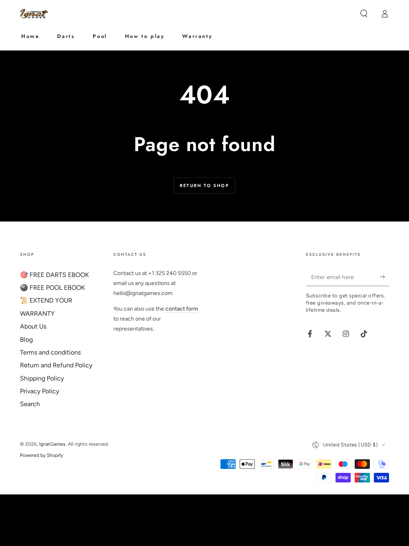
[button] (363, 13)
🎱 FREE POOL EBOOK (52, 287)
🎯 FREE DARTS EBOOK (54, 275)
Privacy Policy (39, 391)
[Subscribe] (384, 277)
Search (30, 404)
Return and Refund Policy (56, 365)
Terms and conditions (50, 352)
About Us (33, 326)
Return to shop (204, 185)
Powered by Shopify (41, 455)
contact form (181, 308)
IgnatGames (52, 444)
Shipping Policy (42, 378)
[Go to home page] (35, 14)
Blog (26, 339)
